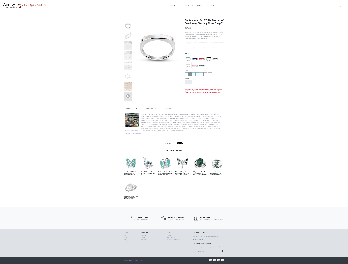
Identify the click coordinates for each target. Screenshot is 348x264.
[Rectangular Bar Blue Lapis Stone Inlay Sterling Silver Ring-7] (195, 58)
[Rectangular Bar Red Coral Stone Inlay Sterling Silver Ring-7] (201, 58)
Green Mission (171, 237)
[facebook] (195, 240)
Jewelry (170, 15)
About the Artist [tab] (132, 109)
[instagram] (197, 240)
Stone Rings (182, 15)
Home (164, 15)
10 (201, 74)
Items (187, 78)
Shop (173, 5)
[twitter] (193, 240)
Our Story (143, 235)
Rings (175, 15)
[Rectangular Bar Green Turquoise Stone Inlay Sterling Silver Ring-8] (188, 58)
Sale (199, 5)
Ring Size (126, 241)
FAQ (125, 239)
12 (210, 74)
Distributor (144, 239)
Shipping (126, 235)
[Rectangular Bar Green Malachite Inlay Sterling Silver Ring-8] (201, 65)
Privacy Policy (170, 235)
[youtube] (202, 240)
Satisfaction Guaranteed (173, 239)
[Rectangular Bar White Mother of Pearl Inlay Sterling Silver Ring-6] (188, 65)
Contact (143, 237)
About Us (209, 5)
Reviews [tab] (168, 109)
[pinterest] (200, 240)
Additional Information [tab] (151, 109)
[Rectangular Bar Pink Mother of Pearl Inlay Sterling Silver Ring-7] (195, 65)
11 (205, 74)
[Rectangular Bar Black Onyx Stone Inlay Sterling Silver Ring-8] (208, 58)
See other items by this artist (133, 133)
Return (126, 237)
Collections (186, 5)
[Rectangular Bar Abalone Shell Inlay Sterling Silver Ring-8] (215, 58)
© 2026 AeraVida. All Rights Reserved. (134, 260)
